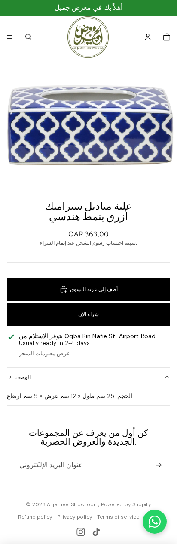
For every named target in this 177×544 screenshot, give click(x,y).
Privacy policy (74, 516)
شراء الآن (88, 314)
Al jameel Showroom (72, 504)
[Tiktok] (96, 532)
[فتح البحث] (28, 37)
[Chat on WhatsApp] (155, 522)
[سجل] (158, 465)
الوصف (23, 377)
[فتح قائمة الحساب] (147, 37)
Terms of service (118, 516)
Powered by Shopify (126, 504)
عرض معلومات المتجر (44, 353)
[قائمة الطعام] (10, 37)
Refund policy (35, 516)
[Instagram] (81, 532)
